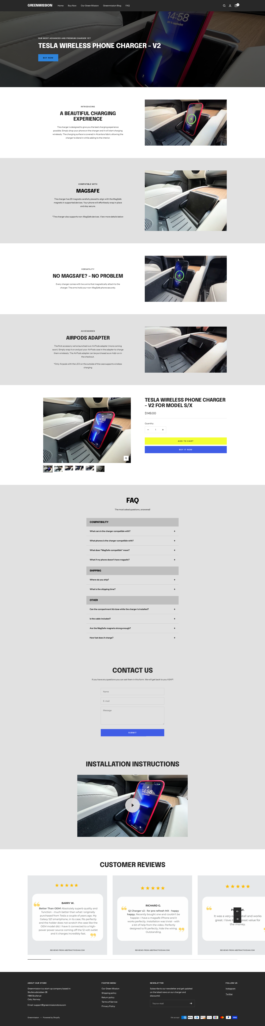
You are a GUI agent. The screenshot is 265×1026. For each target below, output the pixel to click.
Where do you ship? (99, 579)
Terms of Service (109, 1001)
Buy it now (185, 449)
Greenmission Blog (112, 5)
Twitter (229, 994)
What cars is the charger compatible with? (110, 531)
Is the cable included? (100, 618)
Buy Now (72, 5)
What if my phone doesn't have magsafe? (110, 559)
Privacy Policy (108, 1006)
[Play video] (132, 805)
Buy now (48, 58)
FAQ (128, 5)
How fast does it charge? (101, 637)
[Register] (191, 1003)
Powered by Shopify (51, 1017)
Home (60, 5)
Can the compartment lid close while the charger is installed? (119, 609)
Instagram (230, 988)
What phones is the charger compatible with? (112, 540)
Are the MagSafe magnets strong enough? (110, 628)
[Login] (230, 6)
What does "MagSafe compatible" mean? (110, 550)
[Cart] (236, 5)
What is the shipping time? (103, 589)
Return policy (108, 997)
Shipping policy (109, 993)
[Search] (224, 5)
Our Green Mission (90, 5)
